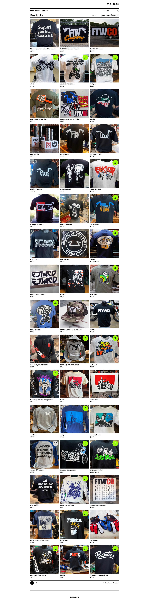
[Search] (118, 11)
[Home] (35, 4)
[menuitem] (35, 11)
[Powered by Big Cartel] (74, 597)
